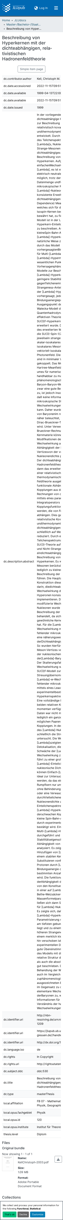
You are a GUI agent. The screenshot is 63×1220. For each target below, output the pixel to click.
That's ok (10, 1214)
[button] (13, 8)
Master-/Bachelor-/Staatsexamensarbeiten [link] (23, 24)
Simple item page (31, 69)
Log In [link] (43, 8)
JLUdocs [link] (20, 20)
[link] (58, 1159)
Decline (23, 1214)
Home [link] (6, 20)
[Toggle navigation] (56, 8)
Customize (37, 1214)
